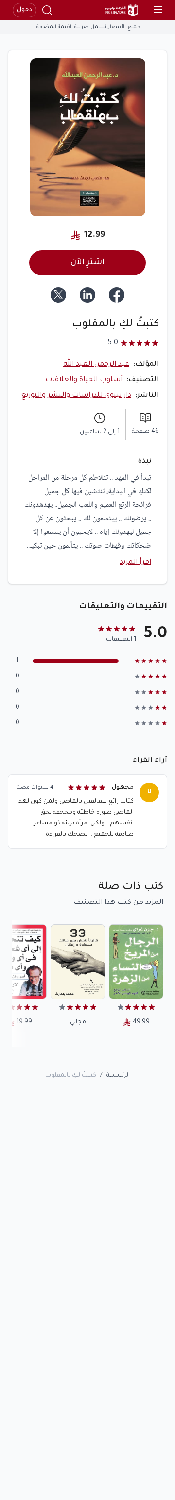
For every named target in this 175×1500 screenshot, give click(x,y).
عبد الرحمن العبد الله (96, 365)
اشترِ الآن (87, 262)
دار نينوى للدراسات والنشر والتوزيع (76, 396)
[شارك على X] (58, 294)
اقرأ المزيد (135, 562)
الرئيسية (118, 1075)
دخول (24, 10)
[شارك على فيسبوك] (116, 294)
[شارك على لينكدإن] (87, 294)
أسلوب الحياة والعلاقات (83, 380)
